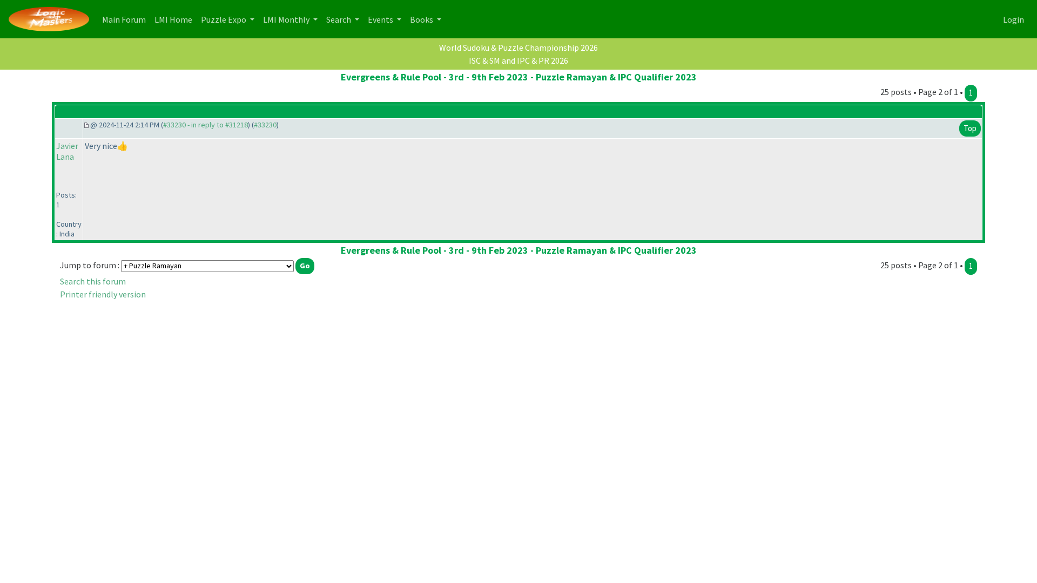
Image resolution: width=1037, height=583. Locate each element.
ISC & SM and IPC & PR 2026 (518, 60)
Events (381, 19)
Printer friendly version (103, 294)
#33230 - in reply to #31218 (205, 125)
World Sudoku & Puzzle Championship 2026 (518, 47)
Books (422, 19)
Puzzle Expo (224, 19)
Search (339, 19)
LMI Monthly (287, 19)
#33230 (265, 125)
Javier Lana (67, 151)
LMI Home (175, 19)
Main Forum (126, 19)
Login (1013, 19)
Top (970, 128)
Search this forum (93, 281)
